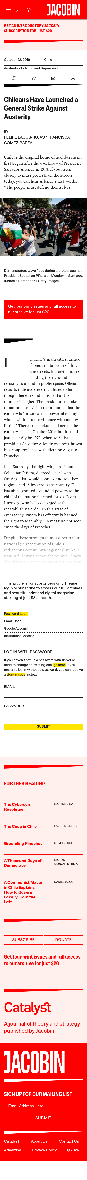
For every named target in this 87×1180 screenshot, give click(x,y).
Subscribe (23, 940)
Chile (48, 60)
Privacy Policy (44, 1150)
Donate (63, 940)
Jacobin (51, 26)
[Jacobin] (63, 9)
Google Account (16, 628)
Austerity (11, 68)
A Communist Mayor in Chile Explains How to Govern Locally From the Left (23, 892)
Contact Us (69, 1142)
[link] (28, 9)
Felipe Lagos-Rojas (24, 138)
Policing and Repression (39, 68)
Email (9, 687)
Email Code (12, 621)
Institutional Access (19, 636)
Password (14, 706)
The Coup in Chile (20, 827)
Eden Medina (63, 804)
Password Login (16, 614)
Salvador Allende (37, 444)
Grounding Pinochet (23, 844)
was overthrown (68, 444)
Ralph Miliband (65, 826)
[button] (8, 9)
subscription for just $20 (28, 31)
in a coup (12, 450)
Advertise (12, 1150)
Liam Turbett (64, 843)
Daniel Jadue (63, 882)
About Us (39, 1142)
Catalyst (11, 1142)
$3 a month (41, 598)
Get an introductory (24, 26)
